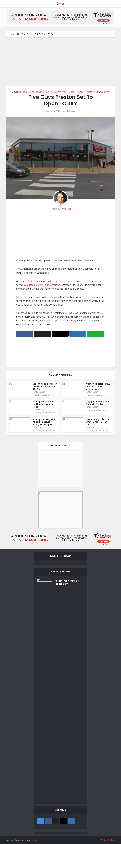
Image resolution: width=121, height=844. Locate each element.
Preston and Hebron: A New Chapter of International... (98, 386)
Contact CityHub (108, 840)
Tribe (35, 840)
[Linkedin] (71, 821)
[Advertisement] (60, 63)
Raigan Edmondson (46, 395)
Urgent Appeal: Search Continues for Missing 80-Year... (45, 386)
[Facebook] (48, 821)
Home (12, 34)
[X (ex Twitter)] (55, 821)
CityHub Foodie (20, 92)
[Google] (40, 821)
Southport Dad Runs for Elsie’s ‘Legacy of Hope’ (44, 404)
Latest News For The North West (49, 92)
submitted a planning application (40, 284)
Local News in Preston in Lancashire (89, 92)
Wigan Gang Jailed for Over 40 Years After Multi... (98, 422)
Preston (82, 260)
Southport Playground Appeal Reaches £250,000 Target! (45, 422)
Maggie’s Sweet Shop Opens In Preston (97, 403)
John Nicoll (70, 111)
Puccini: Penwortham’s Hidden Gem (67, 582)
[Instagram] (63, 821)
